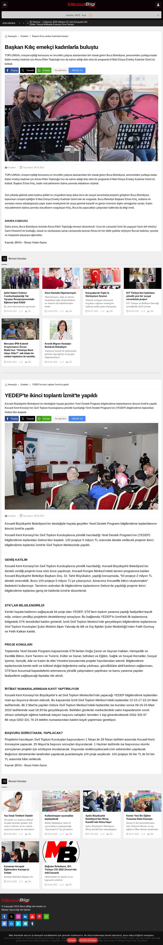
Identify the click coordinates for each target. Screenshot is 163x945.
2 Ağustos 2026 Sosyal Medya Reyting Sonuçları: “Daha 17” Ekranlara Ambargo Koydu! (57, 23)
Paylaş (14, 70)
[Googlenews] (4, 923)
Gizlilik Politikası (88, 940)
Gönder (46, 70)
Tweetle (30, 70)
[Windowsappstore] (25, 923)
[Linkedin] (25, 916)
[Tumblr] (32, 923)
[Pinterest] (39, 916)
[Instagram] (18, 916)
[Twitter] (11, 916)
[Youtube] (32, 916)
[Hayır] (159, 938)
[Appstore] (11, 923)
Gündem (24, 36)
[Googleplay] (18, 923)
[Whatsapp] (46, 916)
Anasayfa (12, 36)
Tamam (71, 940)
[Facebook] (4, 916)
